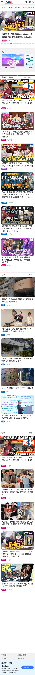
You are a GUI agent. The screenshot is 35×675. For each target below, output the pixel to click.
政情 (3, 421)
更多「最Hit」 (28, 77)
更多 (30, 274)
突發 (3, 305)
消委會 (24, 7)
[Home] (8, 2)
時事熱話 (4, 202)
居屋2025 (17, 7)
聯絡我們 (4, 655)
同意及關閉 (27, 667)
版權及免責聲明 (22, 655)
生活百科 (5, 40)
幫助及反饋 (21, 658)
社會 (3, 334)
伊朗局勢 (10, 7)
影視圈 (3, 108)
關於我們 (4, 658)
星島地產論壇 (31, 7)
